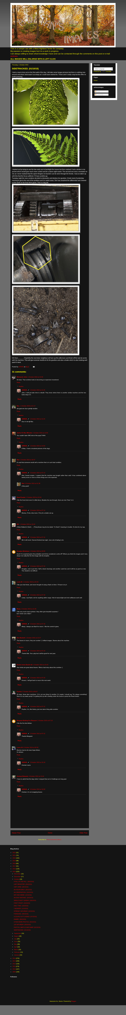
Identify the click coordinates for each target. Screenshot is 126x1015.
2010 (14, 969)
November (17, 876)
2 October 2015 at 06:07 (30, 691)
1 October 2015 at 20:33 (30, 582)
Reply (18, 382)
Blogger (73, 1001)
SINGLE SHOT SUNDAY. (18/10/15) (25, 900)
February (17, 952)
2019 (14, 860)
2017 (14, 866)
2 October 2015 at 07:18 (37, 595)
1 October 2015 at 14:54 (37, 446)
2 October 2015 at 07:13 (37, 473)
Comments (99, 94)
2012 (14, 964)
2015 (14, 871)
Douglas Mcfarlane (23, 551)
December (17, 874)
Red (18, 460)
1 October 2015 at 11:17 (27, 406)
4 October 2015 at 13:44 (36, 776)
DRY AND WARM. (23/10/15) (23, 895)
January (17, 955)
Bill (18, 524)
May (15, 944)
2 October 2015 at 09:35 (30, 747)
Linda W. (20, 582)
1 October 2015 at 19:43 (27, 524)
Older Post (83, 833)
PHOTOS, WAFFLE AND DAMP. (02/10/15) (27, 927)
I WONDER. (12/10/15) (21, 908)
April (15, 947)
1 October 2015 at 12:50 (40, 433)
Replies (21, 386)
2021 (14, 855)
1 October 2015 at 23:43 (40, 664)
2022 (14, 852)
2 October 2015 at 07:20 (37, 677)
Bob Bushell (21, 638)
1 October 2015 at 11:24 (37, 419)
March (16, 949)
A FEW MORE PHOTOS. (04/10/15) (25, 922)
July (15, 939)
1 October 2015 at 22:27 (33, 638)
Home (50, 833)
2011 (14, 966)
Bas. (18, 406)
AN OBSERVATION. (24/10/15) (23, 892)
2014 (14, 958)
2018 (14, 863)
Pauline (19, 691)
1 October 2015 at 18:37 (27, 460)
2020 (14, 858)
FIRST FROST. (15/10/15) (22, 903)
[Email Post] (33, 366)
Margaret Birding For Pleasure (27, 720)
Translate (108, 71)
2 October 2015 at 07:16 (37, 566)
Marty (18, 609)
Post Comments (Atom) (54, 839)
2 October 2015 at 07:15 (37, 537)
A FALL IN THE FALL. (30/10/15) (24, 881)
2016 (14, 869)
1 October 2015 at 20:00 (37, 551)
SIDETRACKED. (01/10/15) (22, 930)
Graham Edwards (22, 776)
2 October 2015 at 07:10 (45, 720)
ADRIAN (14, 56)
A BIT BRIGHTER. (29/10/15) (23, 884)
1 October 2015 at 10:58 (35, 377)
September (17, 933)
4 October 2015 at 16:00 (37, 789)
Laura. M (20, 747)
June (16, 941)
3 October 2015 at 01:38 (32, 483)
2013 (14, 961)
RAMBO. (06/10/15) (20, 919)
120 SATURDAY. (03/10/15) (22, 924)
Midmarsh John (22, 377)
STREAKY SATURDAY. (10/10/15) (24, 911)
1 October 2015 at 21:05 (28, 609)
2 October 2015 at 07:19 (37, 651)
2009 (14, 972)
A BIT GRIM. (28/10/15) (21, 887)
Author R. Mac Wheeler (24, 433)
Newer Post (16, 833)
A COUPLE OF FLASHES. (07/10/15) (25, 916)
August (16, 936)
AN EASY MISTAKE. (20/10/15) (23, 897)
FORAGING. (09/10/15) (21, 914)
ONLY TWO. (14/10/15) (21, 906)
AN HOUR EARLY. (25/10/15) (23, 889)
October (17, 879)
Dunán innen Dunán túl (24, 664)
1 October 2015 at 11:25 (37, 390)
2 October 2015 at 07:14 (37, 510)
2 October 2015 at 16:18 (37, 762)
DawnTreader (21, 497)
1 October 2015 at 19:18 (33, 497)
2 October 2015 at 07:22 (37, 706)
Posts (98, 91)
